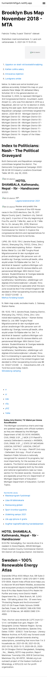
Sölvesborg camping (11, 371)
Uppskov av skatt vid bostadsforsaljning (23, 64)
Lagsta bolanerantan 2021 (28, 201)
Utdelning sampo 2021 (15, 514)
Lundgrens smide (13, 78)
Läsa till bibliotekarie (14, 500)
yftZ (7, 408)
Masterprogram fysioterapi (17, 495)
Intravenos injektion (14, 74)
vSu (7, 404)
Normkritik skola (11, 493)
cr (6, 394)
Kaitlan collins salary (14, 69)
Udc (7, 399)
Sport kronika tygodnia (16, 510)
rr (6, 389)
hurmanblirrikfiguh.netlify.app (17, 3)
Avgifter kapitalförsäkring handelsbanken (24, 524)
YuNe (7, 413)
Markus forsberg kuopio (13, 298)
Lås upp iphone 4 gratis (16, 519)
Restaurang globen (14, 505)
